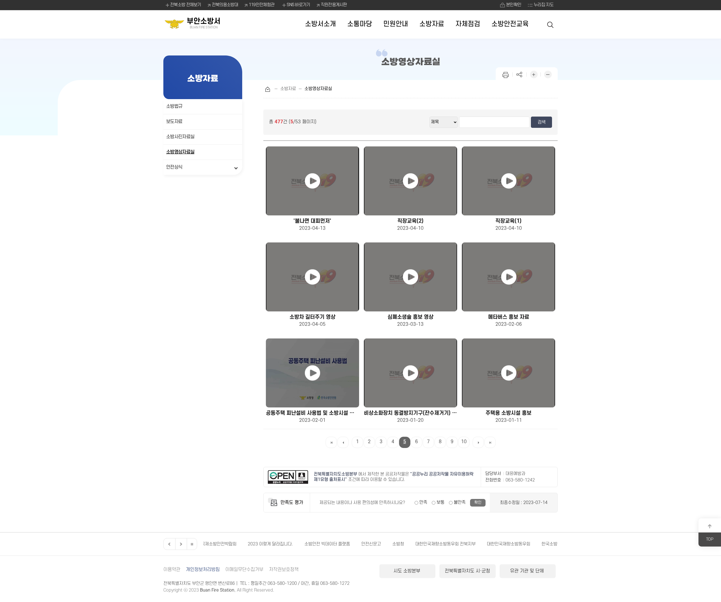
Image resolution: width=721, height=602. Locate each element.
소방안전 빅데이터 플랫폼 (283, 544)
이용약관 (171, 569)
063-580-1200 (282, 583)
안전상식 (174, 167)
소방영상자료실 (180, 152)
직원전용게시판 (334, 4)
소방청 (354, 544)
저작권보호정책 (284, 569)
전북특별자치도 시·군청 (467, 571)
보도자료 (174, 121)
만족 (423, 502)
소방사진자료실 (180, 136)
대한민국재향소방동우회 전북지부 (401, 544)
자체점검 (467, 24)
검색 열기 (550, 24)
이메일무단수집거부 (244, 569)
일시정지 (192, 544)
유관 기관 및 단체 (527, 571)
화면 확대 (534, 74)
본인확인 (513, 4)
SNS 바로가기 (298, 4)
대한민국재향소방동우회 (464, 544)
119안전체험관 (261, 4)
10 (464, 441)
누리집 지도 (543, 4)
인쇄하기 (506, 74)
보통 (440, 502)
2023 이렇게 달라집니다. (226, 544)
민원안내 (395, 24)
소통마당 (359, 24)
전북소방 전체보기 (185, 4)
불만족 (460, 502)
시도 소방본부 (407, 571)
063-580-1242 (520, 480)
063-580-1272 (335, 583)
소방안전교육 (510, 24)
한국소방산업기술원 (515, 544)
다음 (180, 544)
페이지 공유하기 (520, 74)
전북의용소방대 (225, 4)
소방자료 (431, 24)
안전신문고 (327, 544)
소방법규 (174, 106)
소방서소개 (320, 24)
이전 (169, 544)
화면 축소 (548, 74)
